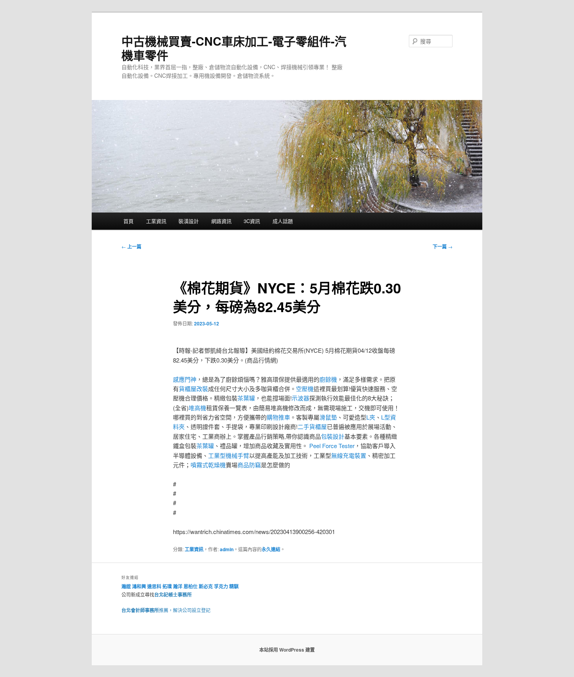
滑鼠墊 (328, 417)
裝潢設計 (188, 221)
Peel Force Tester (332, 445)
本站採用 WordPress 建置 (287, 649)
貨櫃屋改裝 (193, 388)
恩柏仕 (191, 586)
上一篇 (131, 246)
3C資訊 (252, 221)
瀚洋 (177, 586)
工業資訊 (156, 221)
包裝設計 (332, 436)
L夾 (370, 417)
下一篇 (443, 246)
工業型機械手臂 (228, 455)
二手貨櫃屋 (312, 426)
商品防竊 (249, 465)
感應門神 (184, 379)
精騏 (234, 586)
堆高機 (197, 408)
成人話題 (283, 221)
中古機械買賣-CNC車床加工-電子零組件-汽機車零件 (233, 47)
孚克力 (221, 586)
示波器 (300, 398)
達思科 (154, 586)
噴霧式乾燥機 (208, 465)
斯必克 (206, 586)
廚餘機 (328, 379)
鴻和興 (139, 586)
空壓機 (305, 388)
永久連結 (271, 549)
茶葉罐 (246, 398)
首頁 (128, 221)
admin (227, 549)
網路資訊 (221, 221)
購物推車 (278, 417)
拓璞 (167, 586)
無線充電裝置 (348, 455)
